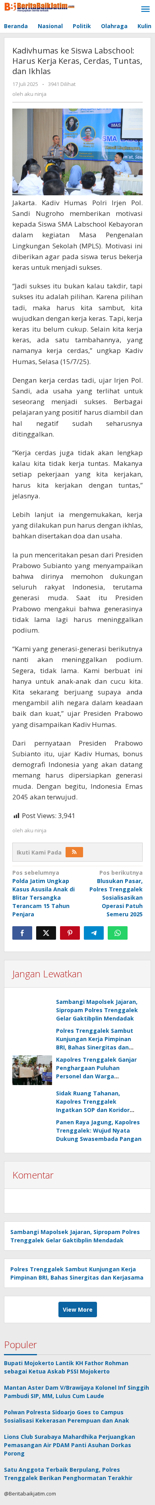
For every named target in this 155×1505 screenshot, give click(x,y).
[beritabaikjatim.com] (40, 6)
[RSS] (74, 852)
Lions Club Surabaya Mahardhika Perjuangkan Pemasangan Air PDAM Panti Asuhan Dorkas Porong (69, 1445)
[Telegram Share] (94, 933)
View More (78, 1309)
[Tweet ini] (46, 933)
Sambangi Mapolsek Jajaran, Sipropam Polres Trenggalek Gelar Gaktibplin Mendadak (97, 1010)
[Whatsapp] (118, 933)
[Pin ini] (70, 933)
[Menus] (145, 9)
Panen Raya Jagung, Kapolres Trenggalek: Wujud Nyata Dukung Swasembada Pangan (98, 1130)
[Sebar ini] (22, 933)
